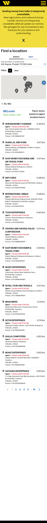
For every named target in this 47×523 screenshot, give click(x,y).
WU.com (9, 111)
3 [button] (20, 389)
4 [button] (24, 389)
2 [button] (16, 389)
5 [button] (28, 389)
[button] (38, 389)
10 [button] (34, 389)
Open (16, 71)
